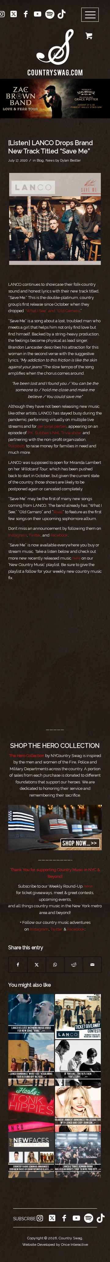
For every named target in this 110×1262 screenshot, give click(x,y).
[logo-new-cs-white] (55, 47)
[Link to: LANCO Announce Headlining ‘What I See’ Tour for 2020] (31, 1063)
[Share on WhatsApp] (55, 965)
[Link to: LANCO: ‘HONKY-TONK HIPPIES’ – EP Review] (31, 1109)
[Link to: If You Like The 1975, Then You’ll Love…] (78, 1063)
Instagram (17, 535)
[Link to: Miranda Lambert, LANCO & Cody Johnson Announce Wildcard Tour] (78, 1109)
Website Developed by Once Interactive (55, 1244)
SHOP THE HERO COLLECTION (55, 745)
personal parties (52, 426)
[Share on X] (37, 965)
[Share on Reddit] (73, 965)
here (76, 558)
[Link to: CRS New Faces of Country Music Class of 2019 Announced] (31, 1155)
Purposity (16, 446)
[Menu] (90, 15)
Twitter (35, 535)
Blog (40, 160)
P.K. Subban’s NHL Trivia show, (55, 432)
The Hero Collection (27, 755)
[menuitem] (92, 15)
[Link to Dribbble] (61, 14)
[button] (55, 98)
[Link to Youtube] (37, 14)
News (50, 160)
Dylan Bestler (70, 160)
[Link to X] (13, 14)
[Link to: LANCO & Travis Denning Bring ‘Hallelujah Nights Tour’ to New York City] (78, 1155)
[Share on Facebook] (18, 965)
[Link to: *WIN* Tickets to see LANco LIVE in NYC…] (78, 1017)
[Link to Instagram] (39, 1218)
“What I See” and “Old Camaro (52, 310)
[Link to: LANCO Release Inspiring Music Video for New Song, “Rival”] (31, 1017)
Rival (58, 512)
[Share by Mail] (92, 965)
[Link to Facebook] (25, 14)
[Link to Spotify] (49, 14)
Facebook (59, 535)
